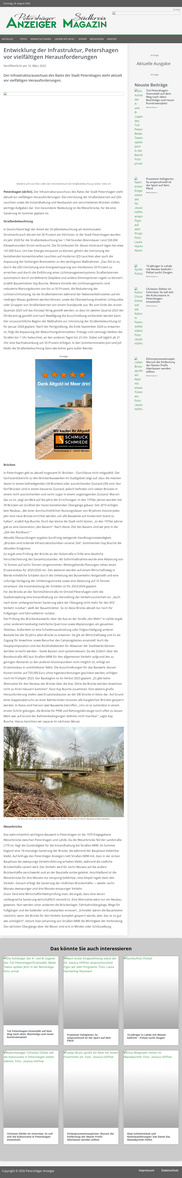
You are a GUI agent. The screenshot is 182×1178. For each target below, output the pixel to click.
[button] (173, 39)
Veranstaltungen (40, 39)
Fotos (23, 39)
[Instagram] (160, 3)
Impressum (146, 1170)
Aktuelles (7, 39)
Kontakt (112, 39)
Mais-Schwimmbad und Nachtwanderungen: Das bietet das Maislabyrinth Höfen (148, 1136)
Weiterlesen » (152, 107)
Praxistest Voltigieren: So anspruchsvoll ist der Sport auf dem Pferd (160, 183)
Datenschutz (169, 1170)
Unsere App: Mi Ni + (65, 39)
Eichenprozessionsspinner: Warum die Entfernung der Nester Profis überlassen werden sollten (163, 365)
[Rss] (175, 3)
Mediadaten (97, 39)
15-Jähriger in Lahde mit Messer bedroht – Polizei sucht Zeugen (159, 269)
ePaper (82, 39)
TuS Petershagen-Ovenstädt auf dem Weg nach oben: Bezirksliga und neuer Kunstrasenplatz (160, 97)
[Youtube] (168, 3)
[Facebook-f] (154, 3)
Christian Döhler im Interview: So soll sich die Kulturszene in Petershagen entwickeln (159, 295)
